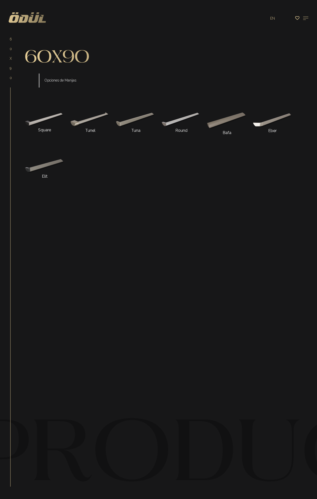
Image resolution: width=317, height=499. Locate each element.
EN (272, 18)
